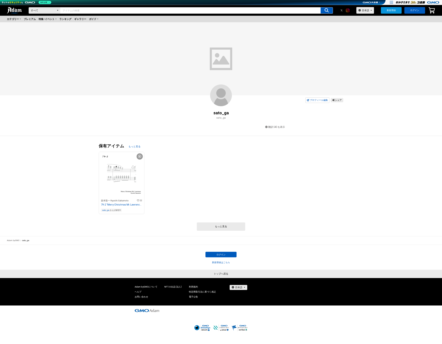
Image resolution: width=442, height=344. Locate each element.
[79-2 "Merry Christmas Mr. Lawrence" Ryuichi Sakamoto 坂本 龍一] (121, 183)
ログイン (414, 10)
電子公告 (193, 296)
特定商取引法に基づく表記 (202, 291)
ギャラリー (80, 19)
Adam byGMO (13, 240)
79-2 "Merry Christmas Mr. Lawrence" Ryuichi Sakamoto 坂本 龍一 (121, 204)
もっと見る (134, 146)
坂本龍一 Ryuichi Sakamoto (115, 200)
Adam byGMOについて (146, 286)
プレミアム (30, 19)
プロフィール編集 (319, 100)
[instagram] (347, 10)
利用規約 (193, 286)
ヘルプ (138, 291)
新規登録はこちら (221, 262)
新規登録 (391, 10)
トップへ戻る (221, 273)
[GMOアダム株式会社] (147, 310)
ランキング (65, 19)
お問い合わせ (141, 296)
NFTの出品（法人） (173, 286)
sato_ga (105, 210)
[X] (341, 10)
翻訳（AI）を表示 (276, 127)
